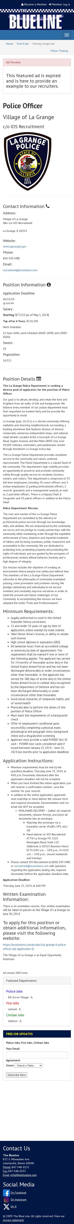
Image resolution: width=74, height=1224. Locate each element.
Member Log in (61, 4)
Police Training (59, 51)
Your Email (13, 1048)
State (10, 1065)
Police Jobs (14, 991)
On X (14, 1206)
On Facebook (18, 1192)
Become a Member (35, 4)
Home (9, 43)
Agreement (13, 1060)
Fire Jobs (12, 1003)
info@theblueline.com (23, 1175)
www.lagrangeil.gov (14, 246)
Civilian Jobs (15, 1015)
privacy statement (13, 1220)
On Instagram (18, 1199)
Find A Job (23, 43)
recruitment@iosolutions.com (20, 270)
